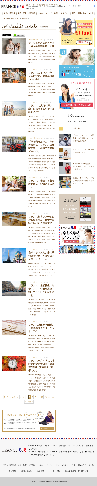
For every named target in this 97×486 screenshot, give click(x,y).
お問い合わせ (26, 471)
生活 (73, 13)
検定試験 (32, 13)
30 (49, 397)
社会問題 (25, 18)
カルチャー (65, 13)
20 (46, 397)
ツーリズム (54, 13)
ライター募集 (54, 471)
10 (42, 397)
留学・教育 (22, 13)
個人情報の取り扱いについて (76, 471)
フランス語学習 (9, 13)
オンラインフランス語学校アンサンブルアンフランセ (43, 5)
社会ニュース (43, 13)
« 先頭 (12, 397)
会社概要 (12, 471)
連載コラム (82, 13)
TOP (7, 18)
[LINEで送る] (19, 35)
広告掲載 (40, 471)
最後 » (30, 402)
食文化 (90, 13)
